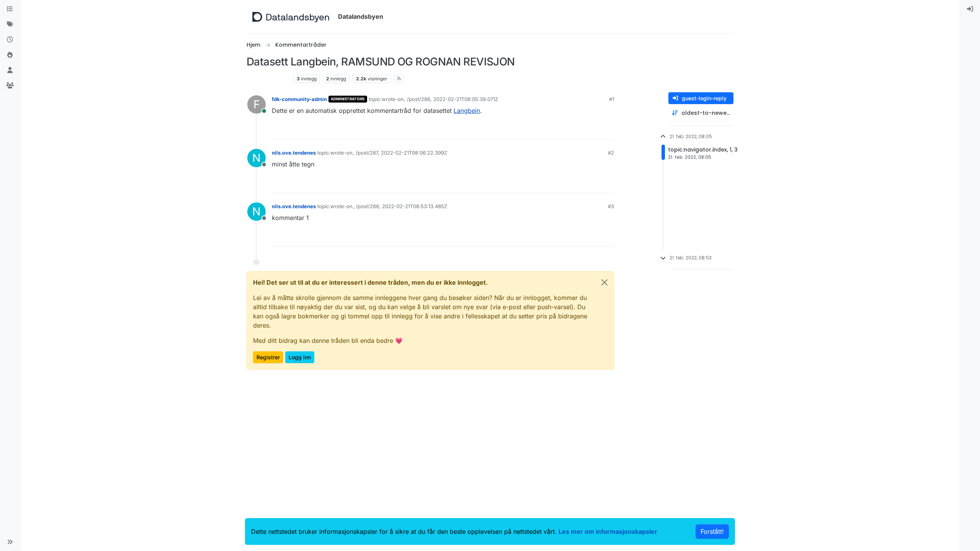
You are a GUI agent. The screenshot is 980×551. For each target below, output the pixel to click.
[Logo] (291, 16)
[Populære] (10, 55)
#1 (611, 99)
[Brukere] (10, 70)
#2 (611, 153)
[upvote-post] (580, 130)
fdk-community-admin (299, 99)
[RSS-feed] (399, 79)
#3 (611, 206)
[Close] (604, 282)
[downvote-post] (607, 130)
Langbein (467, 110)
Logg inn (300, 357)
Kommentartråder (268, 79)
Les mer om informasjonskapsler (608, 531)
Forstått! (712, 531)
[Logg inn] (970, 9)
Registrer (268, 357)
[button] (10, 542)
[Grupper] (10, 86)
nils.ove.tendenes (294, 153)
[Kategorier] (10, 9)
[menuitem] (970, 9)
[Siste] (10, 40)
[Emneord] (10, 24)
